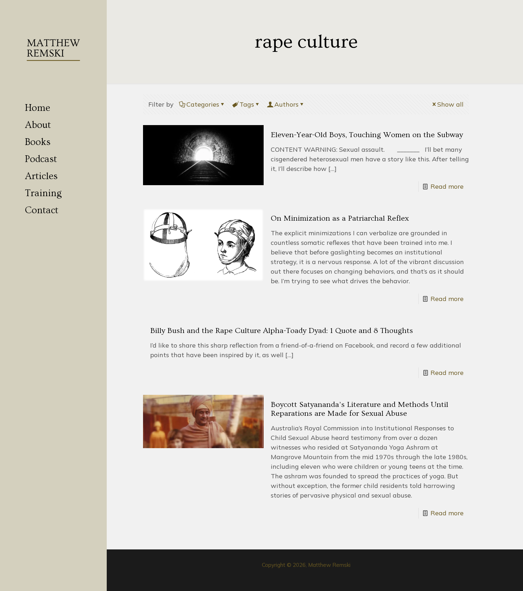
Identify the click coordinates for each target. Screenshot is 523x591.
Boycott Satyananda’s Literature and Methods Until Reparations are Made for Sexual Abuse (359, 409)
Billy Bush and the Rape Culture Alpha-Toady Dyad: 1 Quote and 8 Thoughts (281, 330)
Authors (286, 104)
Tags (246, 104)
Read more (447, 186)
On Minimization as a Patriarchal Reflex (340, 218)
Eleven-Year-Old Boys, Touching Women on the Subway (367, 134)
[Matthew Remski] (53, 49)
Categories (202, 104)
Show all (450, 104)
